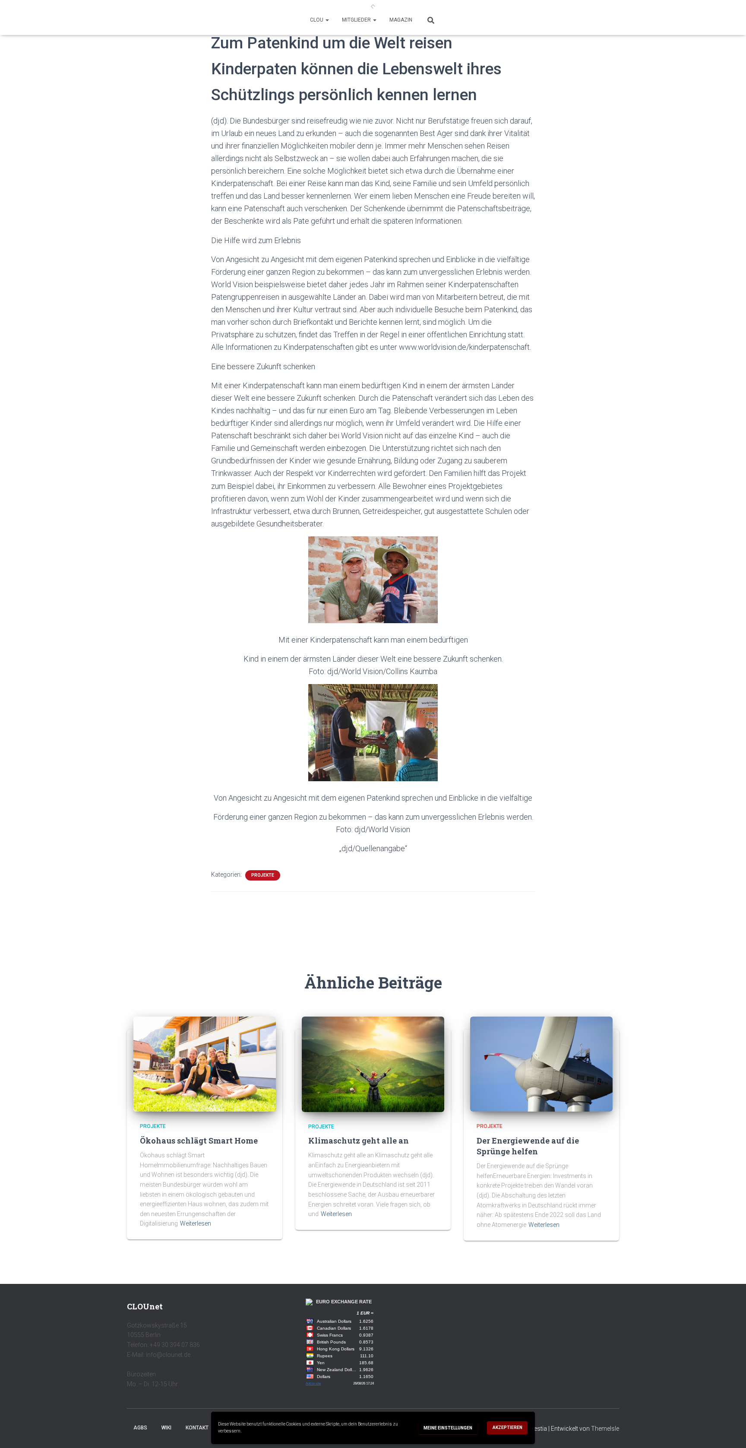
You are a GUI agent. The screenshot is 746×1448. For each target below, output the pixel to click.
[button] (327, 20)
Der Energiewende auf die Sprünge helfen (528, 1145)
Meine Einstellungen (448, 1428)
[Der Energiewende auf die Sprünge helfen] (541, 1063)
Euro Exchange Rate (344, 1301)
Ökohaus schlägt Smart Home (199, 1140)
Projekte (262, 875)
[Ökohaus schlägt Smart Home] (204, 1063)
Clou (317, 20)
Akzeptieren (507, 1427)
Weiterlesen (195, 1223)
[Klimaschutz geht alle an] (373, 1063)
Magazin (400, 20)
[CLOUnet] (373, 6)
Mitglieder (357, 20)
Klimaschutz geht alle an (358, 1140)
